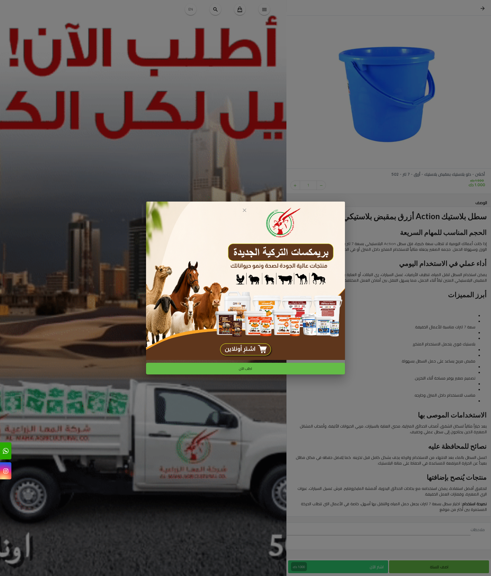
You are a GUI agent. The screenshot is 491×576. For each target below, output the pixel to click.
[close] (244, 210)
